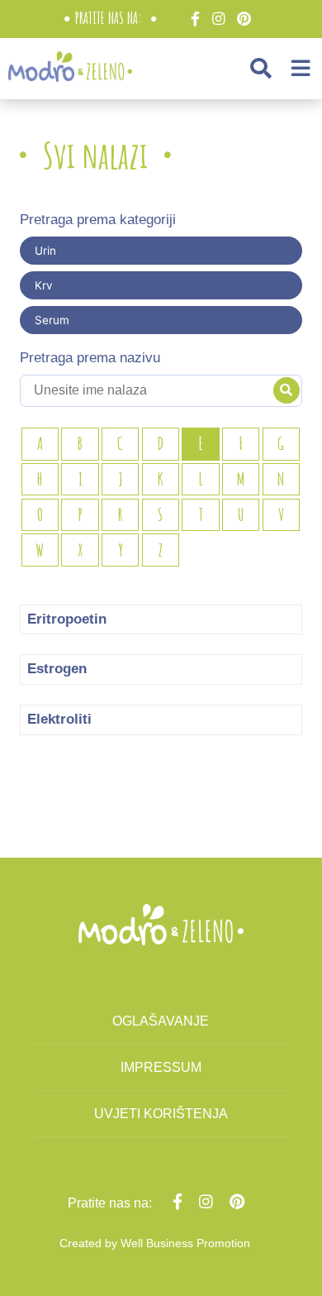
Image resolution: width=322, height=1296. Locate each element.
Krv (44, 285)
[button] (261, 68)
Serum (52, 320)
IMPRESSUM (161, 1067)
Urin (45, 250)
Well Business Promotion (185, 1243)
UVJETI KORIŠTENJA (161, 1114)
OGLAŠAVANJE (160, 1021)
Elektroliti (59, 719)
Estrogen (57, 669)
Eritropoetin (67, 619)
